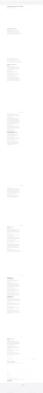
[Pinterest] (23, 386)
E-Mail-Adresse (8, 373)
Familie (23, 2)
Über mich (33, 2)
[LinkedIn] (24, 386)
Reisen (20, 2)
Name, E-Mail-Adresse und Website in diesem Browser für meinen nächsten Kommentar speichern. (16, 379)
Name (7, 371)
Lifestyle (26, 2)
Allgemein (10, 357)
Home (18, 2)
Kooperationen (29, 2)
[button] (35, 2)
